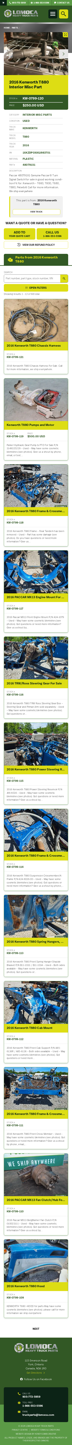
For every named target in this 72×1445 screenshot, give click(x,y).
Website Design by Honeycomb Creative (36, 1434)
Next (36, 1329)
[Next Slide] (63, 54)
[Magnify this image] (36, 53)
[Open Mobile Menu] (52, 13)
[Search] (63, 13)
